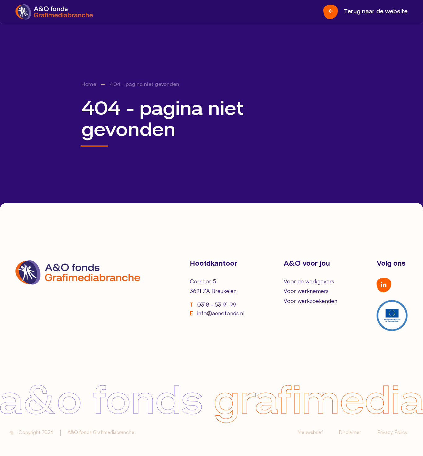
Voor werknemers (306, 290)
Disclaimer (350, 432)
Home (88, 84)
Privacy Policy (392, 432)
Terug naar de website (376, 12)
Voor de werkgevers (309, 281)
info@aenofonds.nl (217, 313)
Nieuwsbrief (310, 432)
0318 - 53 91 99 (213, 304)
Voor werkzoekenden (310, 300)
